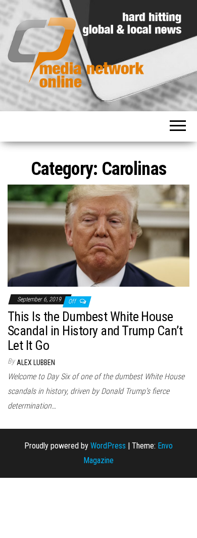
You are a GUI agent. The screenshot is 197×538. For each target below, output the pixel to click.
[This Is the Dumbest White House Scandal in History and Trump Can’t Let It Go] (98, 235)
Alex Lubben (36, 362)
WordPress (108, 446)
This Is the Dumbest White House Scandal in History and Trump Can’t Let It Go (95, 331)
